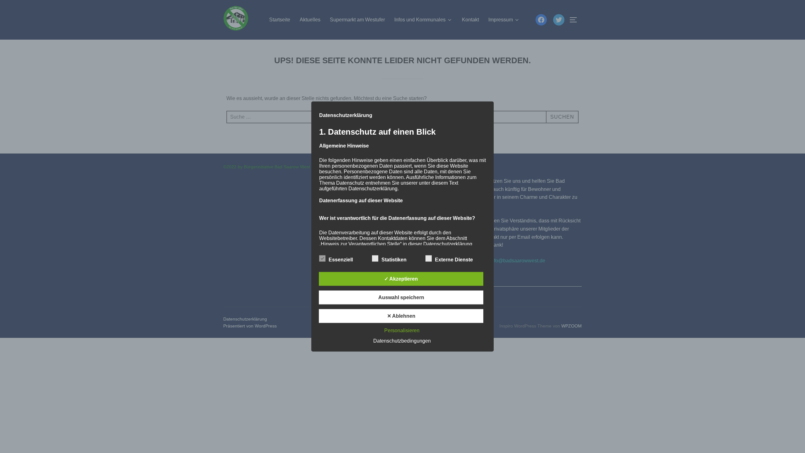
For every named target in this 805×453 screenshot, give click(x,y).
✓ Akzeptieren (401, 279)
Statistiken (394, 259)
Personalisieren (401, 330)
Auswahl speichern (401, 297)
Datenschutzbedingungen (402, 341)
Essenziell (341, 259)
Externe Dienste (454, 259)
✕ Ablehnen (401, 316)
